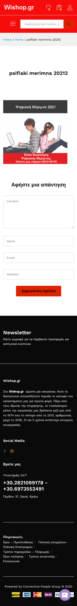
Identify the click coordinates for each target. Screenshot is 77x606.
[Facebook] (4, 451)
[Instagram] (12, 451)
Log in (70, 10)
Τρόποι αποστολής (42, 556)
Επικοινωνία (11, 561)
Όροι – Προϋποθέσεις (18, 542)
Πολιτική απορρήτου (52, 542)
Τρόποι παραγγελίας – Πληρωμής (26, 551)
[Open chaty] (65, 595)
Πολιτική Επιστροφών (18, 547)
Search (69, 24)
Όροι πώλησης (13, 556)
